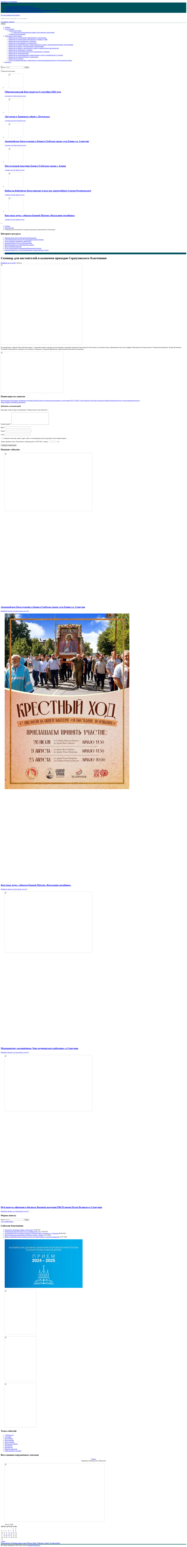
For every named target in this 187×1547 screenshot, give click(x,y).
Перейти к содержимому (9, 1)
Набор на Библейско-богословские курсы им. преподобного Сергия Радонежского (48, 190)
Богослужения (9, 1442)
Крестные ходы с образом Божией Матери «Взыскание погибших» (40, 215)
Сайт (2, 434)
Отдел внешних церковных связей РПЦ (18, 241)
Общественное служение (13, 1451)
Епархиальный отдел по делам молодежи (18, 243)
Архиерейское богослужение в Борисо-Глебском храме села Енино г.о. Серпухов (31, 10)
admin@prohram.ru (34, 1545)
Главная (7, 27)
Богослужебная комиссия (13, 246)
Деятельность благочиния (13, 36)
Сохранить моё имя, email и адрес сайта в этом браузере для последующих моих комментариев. (35, 438)
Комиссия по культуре (16, 58)
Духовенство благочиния (17, 34)
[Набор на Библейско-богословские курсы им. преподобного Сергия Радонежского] (16, 186)
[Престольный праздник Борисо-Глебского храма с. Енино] (16, 162)
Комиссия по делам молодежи (19, 53)
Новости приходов (11, 1449)
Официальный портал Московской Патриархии (20, 238)
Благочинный (9, 253)
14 (11, 1533)
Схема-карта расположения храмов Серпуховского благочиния (33, 32)
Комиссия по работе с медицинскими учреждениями (26, 46)
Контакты (8, 62)
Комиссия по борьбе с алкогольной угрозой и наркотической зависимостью (34, 48)
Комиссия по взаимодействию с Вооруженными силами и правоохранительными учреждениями (41, 45)
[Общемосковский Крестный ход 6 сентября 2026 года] (16, 87)
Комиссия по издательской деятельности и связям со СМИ (28, 39)
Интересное (9, 1447)
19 (6, 1535)
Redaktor (3, 263)
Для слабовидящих (7, 1221)
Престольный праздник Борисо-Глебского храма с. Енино (24, 12)
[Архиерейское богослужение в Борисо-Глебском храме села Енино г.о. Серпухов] (16, 137)
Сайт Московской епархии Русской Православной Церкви (24, 239)
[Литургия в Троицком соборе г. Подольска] (16, 112)
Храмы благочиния (15, 31)
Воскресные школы (11, 1444)
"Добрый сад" (9, 1435)
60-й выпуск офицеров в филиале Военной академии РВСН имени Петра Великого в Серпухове (51, 1207)
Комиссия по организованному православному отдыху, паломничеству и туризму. (36, 55)
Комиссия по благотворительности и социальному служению (29, 51)
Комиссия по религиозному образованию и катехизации (27, 38)
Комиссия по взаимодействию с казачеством (23, 57)
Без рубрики (9, 1438)
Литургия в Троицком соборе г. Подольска (19, 6)
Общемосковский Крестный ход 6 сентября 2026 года (22, 8)
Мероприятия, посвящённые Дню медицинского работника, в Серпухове (39, 1048)
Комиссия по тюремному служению (21, 50)
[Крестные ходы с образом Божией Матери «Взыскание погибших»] (16, 211)
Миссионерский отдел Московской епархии (19, 245)
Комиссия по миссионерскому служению (22, 41)
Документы (8, 1445)
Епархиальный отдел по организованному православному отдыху (27, 250)
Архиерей (8, 1437)
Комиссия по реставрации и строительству (23, 43)
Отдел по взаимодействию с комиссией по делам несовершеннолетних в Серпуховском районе (40, 60)
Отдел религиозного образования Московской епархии (23, 248)
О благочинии (9, 29)
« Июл (3, 1541)
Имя (3, 427)
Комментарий (6, 424)
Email (3, 431)
